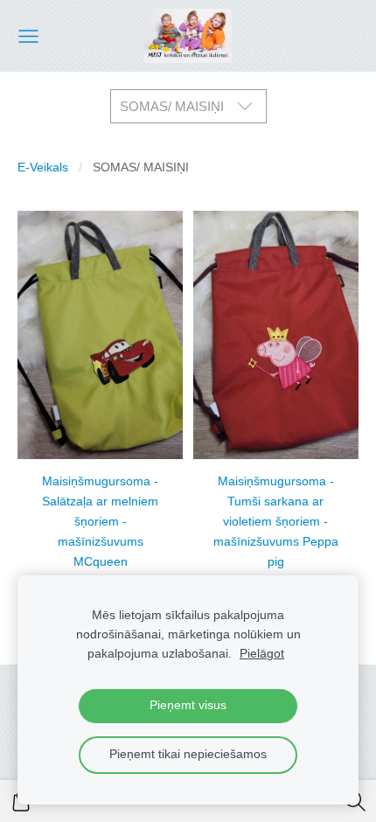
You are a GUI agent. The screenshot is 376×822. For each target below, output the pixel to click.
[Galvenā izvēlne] (28, 36)
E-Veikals (42, 167)
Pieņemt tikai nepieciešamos (188, 754)
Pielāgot (262, 653)
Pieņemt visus (188, 705)
